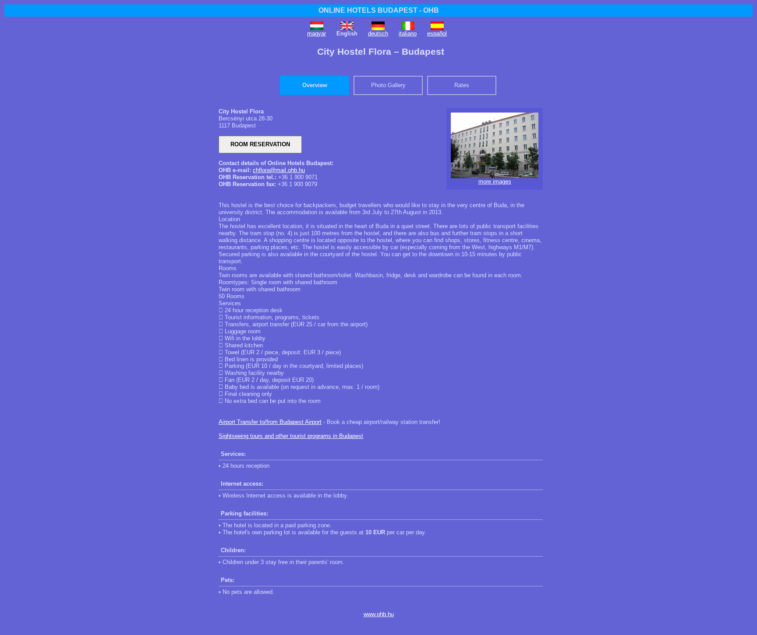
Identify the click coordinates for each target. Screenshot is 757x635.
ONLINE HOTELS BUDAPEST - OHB (378, 10)
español (437, 33)
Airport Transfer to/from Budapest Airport (270, 422)
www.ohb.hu (379, 614)
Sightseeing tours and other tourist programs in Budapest (291, 436)
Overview (314, 85)
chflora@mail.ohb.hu (279, 170)
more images (494, 181)
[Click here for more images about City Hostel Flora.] (494, 176)
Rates (461, 85)
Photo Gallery (388, 85)
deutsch (378, 33)
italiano (408, 33)
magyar (316, 33)
